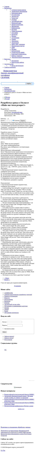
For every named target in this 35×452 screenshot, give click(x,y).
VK (5, 350)
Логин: (4, 322)
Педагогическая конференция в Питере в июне (18, 406)
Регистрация (8, 339)
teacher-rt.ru (21, 409)
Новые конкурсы (10, 71)
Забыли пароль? (9, 336)
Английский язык (9, 91)
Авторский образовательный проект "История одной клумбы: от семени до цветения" (18, 396)
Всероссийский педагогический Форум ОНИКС (19, 394)
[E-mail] (7, 99)
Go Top (3, 450)
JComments (17, 286)
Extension (30, 380)
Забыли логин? (9, 338)
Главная (6, 87)
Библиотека (7, 89)
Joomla (33, 380)
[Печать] (7, 97)
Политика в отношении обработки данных (15, 427)
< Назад (6, 278)
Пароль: (4, 325)
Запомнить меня (9, 329)
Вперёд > (7, 279)
